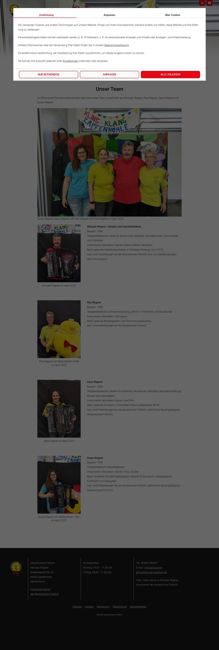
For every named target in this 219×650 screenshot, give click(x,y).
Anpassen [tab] (109, 15)
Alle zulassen (170, 74)
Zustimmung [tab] (46, 15)
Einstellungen (70, 60)
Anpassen (109, 74)
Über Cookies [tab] (172, 15)
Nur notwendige (48, 74)
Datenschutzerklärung (116, 45)
